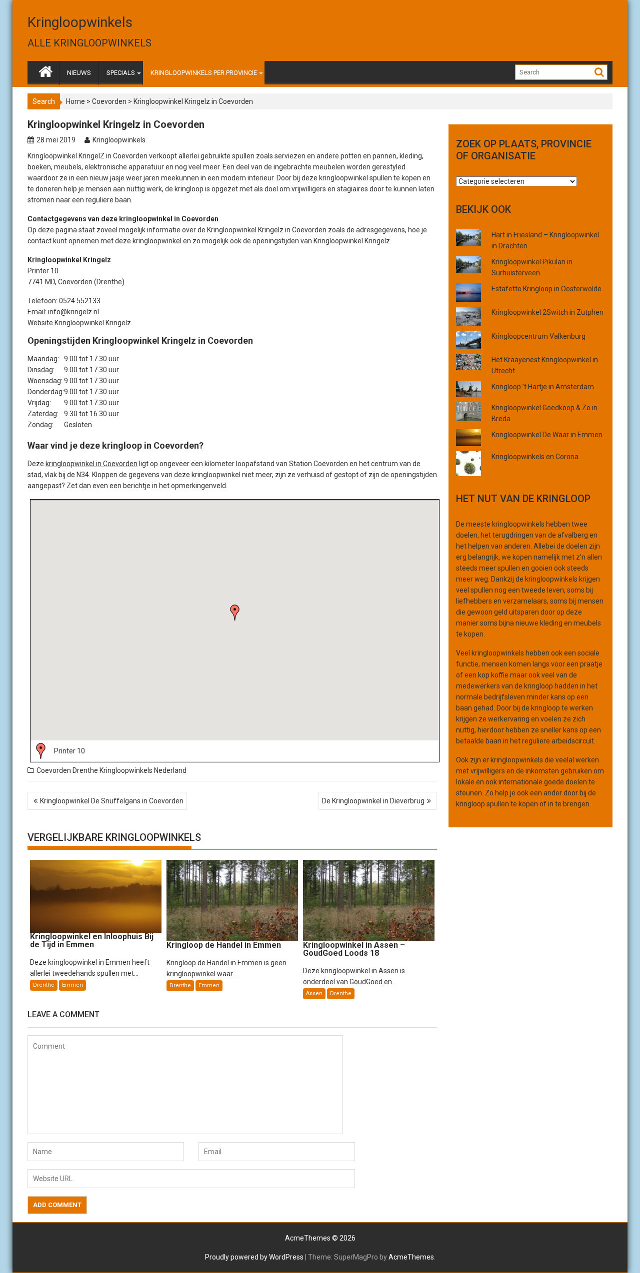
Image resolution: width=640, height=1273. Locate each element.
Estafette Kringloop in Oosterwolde (547, 289)
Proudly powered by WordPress (254, 1257)
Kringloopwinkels (80, 22)
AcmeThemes (411, 1257)
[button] (235, 613)
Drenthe (85, 770)
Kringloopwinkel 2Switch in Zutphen (548, 312)
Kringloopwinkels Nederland (143, 770)
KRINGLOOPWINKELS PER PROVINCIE (203, 72)
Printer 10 (69, 751)
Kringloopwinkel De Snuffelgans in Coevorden (112, 801)
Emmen (72, 985)
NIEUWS (79, 72)
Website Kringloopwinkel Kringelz (79, 323)
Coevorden (109, 101)
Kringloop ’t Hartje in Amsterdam (543, 387)
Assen (314, 993)
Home (75, 101)
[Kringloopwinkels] (45, 69)
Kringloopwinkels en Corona (535, 457)
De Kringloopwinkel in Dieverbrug (373, 801)
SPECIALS (120, 72)
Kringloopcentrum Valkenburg (539, 336)
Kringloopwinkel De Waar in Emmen (547, 435)
